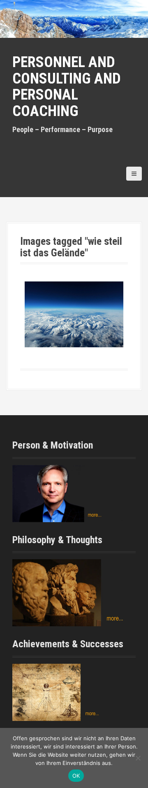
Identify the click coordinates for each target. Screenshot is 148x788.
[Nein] (138, 758)
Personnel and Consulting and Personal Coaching (66, 86)
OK (76, 775)
